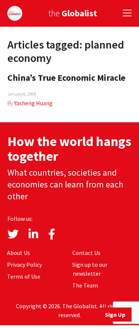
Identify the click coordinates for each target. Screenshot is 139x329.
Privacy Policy (24, 264)
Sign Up (115, 314)
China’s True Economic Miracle (66, 77)
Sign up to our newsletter (89, 269)
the (72, 13)
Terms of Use (23, 276)
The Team (85, 285)
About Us (18, 252)
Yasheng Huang (33, 103)
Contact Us (86, 252)
